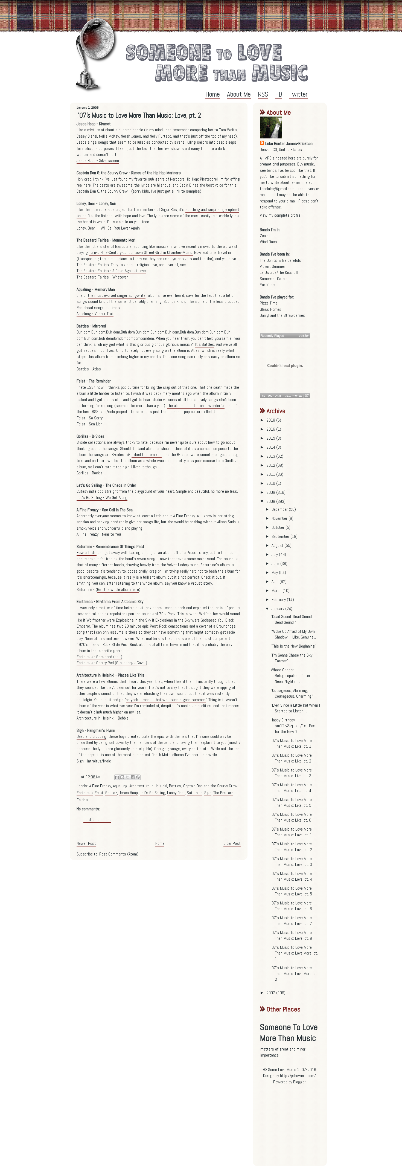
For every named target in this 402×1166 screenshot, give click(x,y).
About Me (239, 94)
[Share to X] (127, 777)
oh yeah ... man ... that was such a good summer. (166, 700)
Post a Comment (97, 819)
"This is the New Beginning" (293, 646)
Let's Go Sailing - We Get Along (102, 497)
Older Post (232, 843)
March (277, 590)
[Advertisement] (294, 1127)
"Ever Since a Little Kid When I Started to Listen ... (295, 708)
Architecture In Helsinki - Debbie (103, 718)
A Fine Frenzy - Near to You (99, 534)
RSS (263, 94)
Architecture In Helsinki (148, 786)
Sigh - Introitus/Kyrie (94, 761)
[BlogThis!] (122, 777)
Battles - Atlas (89, 369)
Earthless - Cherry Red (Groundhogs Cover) (112, 663)
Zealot (265, 236)
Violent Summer (272, 266)
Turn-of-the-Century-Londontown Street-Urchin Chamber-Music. (141, 252)
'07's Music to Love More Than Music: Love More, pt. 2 (294, 973)
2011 (271, 474)
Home (212, 94)
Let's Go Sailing (152, 793)
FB (278, 94)
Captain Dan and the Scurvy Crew (210, 786)
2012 (271, 465)
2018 (271, 420)
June (276, 563)
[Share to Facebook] (132, 777)
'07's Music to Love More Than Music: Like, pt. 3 (291, 773)
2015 (271, 438)
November (280, 518)
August (278, 545)
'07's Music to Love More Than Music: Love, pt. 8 (291, 935)
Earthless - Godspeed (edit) (99, 657)
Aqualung (120, 786)
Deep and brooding (91, 736)
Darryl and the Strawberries (282, 315)
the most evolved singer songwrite (116, 295)
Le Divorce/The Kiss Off (279, 272)
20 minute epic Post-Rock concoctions (156, 626)
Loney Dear (176, 793)
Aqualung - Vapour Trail (95, 314)
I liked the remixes (147, 454)
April (275, 581)
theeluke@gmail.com (277, 189)
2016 (271, 429)
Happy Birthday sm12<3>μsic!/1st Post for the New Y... (294, 725)
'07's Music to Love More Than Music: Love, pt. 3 (291, 861)
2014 (271, 447)
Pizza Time (268, 303)
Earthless (85, 793)
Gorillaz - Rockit (89, 473)
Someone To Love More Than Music (289, 1032)
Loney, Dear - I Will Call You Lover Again (108, 228)
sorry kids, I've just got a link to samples (166, 191)
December (280, 509)
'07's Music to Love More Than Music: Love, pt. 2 (291, 846)
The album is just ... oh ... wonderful (196, 405)
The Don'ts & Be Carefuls (280, 260)
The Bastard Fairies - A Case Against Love (111, 271)
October (279, 527)
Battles (175, 786)
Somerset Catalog (275, 279)
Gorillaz (111, 793)
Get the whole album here (118, 589)
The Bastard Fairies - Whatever (102, 277)
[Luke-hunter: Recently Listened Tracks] (285, 335)
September (281, 536)
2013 (271, 456)
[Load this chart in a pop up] (306, 395)
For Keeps (268, 285)
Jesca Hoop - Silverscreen (98, 160)
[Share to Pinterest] (138, 777)
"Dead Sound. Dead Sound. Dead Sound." (292, 619)
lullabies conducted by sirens (161, 142)
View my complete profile (280, 215)
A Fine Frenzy (184, 516)
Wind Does (268, 242)
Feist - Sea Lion (90, 424)
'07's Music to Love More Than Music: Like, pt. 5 (291, 802)
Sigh (207, 793)
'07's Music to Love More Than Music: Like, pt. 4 (291, 787)
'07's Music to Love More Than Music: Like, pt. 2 (291, 758)
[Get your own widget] (271, 395)
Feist (99, 793)
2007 (271, 993)
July (275, 554)
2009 (271, 492)
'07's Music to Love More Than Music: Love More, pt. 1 (294, 953)
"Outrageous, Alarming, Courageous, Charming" (292, 693)
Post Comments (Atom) (118, 854)
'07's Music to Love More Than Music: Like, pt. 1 (291, 743)
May (275, 572)
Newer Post (86, 843)
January (278, 608)
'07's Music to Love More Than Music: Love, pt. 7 (291, 920)
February (279, 599)
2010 (271, 483)
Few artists (87, 552)
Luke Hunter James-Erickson (289, 143)
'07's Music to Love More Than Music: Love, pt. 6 (291, 906)
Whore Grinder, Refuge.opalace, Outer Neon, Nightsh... (290, 675)
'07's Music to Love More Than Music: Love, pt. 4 (291, 876)
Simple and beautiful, (193, 491)
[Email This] (117, 777)
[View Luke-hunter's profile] (293, 395)
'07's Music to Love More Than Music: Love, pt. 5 (291, 891)
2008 (271, 501)
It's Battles (204, 344)
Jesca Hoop (128, 793)
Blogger (299, 1082)
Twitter (298, 94)
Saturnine (194, 793)
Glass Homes (270, 309)
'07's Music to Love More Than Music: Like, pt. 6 (291, 817)
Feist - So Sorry (90, 418)
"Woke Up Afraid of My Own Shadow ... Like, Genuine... (293, 634)
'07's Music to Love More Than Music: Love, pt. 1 (291, 832)
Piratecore (208, 179)
